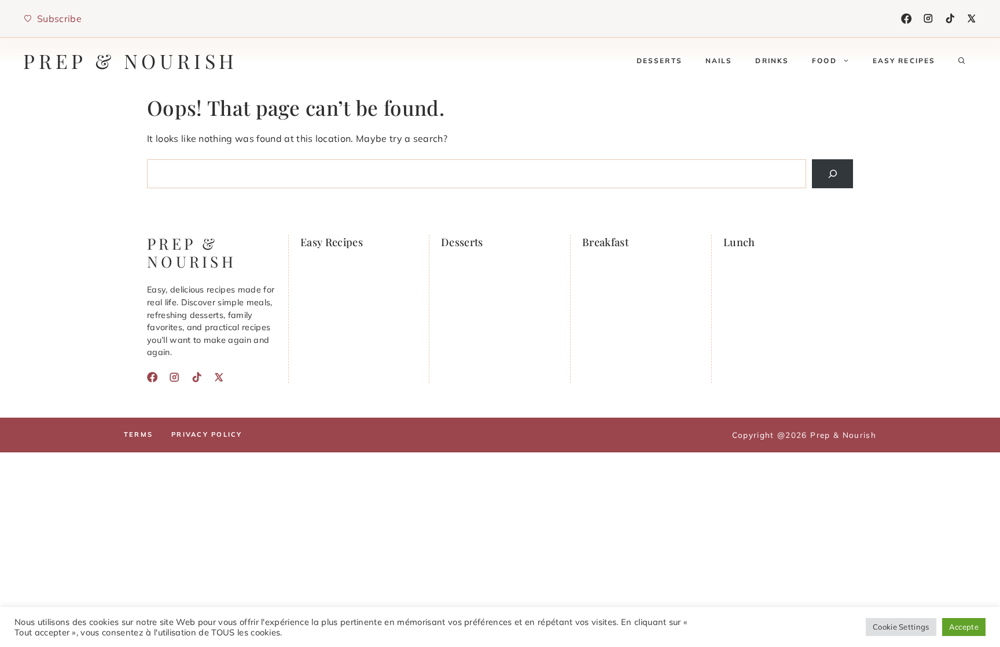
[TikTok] (950, 18)
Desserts (659, 60)
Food (824, 60)
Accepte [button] (964, 626)
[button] (962, 60)
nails (719, 60)
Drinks (772, 60)
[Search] (832, 173)
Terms (138, 434)
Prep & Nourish (130, 60)
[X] (971, 18)
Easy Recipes (904, 60)
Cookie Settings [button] (901, 626)
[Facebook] (906, 18)
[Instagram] (928, 18)
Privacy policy (206, 434)
